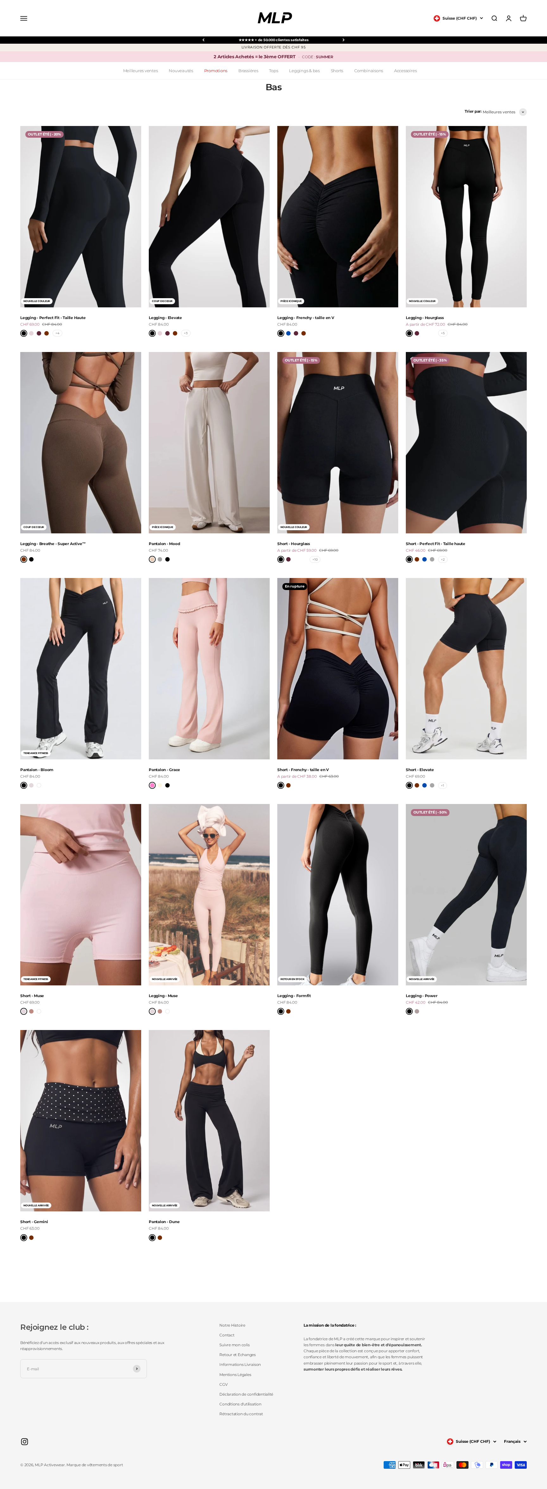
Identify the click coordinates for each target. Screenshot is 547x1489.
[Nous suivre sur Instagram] (24, 1441)
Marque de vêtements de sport (94, 1464)
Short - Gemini (34, 1221)
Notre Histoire (232, 1325)
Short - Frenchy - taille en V (303, 769)
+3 (186, 333)
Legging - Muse (163, 995)
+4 (57, 333)
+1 (442, 785)
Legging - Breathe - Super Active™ (53, 543)
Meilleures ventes (140, 70)
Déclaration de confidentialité (246, 1394)
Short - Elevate (420, 769)
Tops (273, 70)
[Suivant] (344, 40)
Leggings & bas (304, 70)
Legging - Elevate (165, 317)
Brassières (248, 70)
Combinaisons (368, 70)
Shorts (337, 70)
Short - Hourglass (293, 543)
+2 (443, 559)
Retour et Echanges (237, 1354)
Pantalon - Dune (164, 1221)
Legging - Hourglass (424, 317)
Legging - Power (421, 995)
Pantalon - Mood (164, 543)
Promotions (216, 70)
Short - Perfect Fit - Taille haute (435, 543)
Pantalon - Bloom (36, 769)
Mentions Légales (235, 1374)
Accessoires (405, 70)
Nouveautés (181, 70)
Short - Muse (32, 995)
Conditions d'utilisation (240, 1404)
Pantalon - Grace (164, 769)
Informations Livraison (240, 1364)
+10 (315, 559)
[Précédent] (203, 40)
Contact (226, 1335)
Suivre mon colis (234, 1344)
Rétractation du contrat (241, 1413)
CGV (223, 1384)
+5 (443, 333)
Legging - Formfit (294, 995)
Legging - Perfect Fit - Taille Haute (52, 317)
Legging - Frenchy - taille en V (305, 317)
